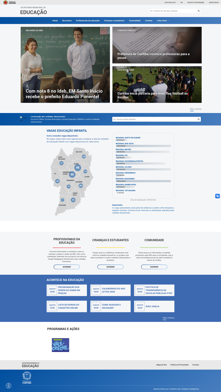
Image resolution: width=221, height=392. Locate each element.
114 (85, 171)
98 (77, 167)
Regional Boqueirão (125, 179)
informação (195, 2)
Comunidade (135, 20)
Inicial (55, 20)
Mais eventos (168, 318)
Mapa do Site (161, 365)
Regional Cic (122, 155)
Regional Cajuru (124, 167)
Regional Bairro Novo (126, 185)
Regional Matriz (123, 149)
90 (72, 174)
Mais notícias (196, 109)
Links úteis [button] (162, 20)
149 (83, 156)
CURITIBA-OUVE (170, 2)
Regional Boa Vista (125, 144)
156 (181, 2)
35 (73, 199)
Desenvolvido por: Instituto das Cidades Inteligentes (176, 389)
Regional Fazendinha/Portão (129, 161)
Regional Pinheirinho (125, 173)
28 (57, 181)
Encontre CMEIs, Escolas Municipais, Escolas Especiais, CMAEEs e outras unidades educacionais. (65, 119)
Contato (148, 20)
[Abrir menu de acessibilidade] (9, 386)
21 (62, 163)
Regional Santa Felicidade (128, 138)
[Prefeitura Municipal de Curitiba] (27, 377)
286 (80, 185)
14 (69, 186)
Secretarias (214, 2)
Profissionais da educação (88, 20)
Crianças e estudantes (114, 20)
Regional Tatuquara (125, 190)
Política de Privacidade (179, 365)
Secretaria (66, 20)
